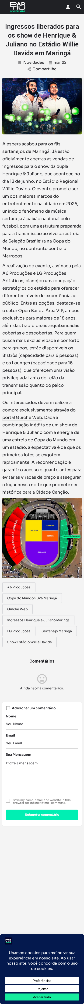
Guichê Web (17, 609)
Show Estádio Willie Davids (29, 642)
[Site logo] (18, 7)
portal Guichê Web (22, 417)
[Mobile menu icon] (4, 7)
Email (10, 735)
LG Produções (19, 631)
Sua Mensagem (18, 754)
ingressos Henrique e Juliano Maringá (38, 620)
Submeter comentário (42, 815)
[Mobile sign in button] (68, 7)
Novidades (33, 62)
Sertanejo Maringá (57, 631)
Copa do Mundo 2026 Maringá (32, 598)
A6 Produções (19, 587)
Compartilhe (44, 69)
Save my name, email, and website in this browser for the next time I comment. (41, 801)
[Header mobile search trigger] (79, 7)
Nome (11, 716)
